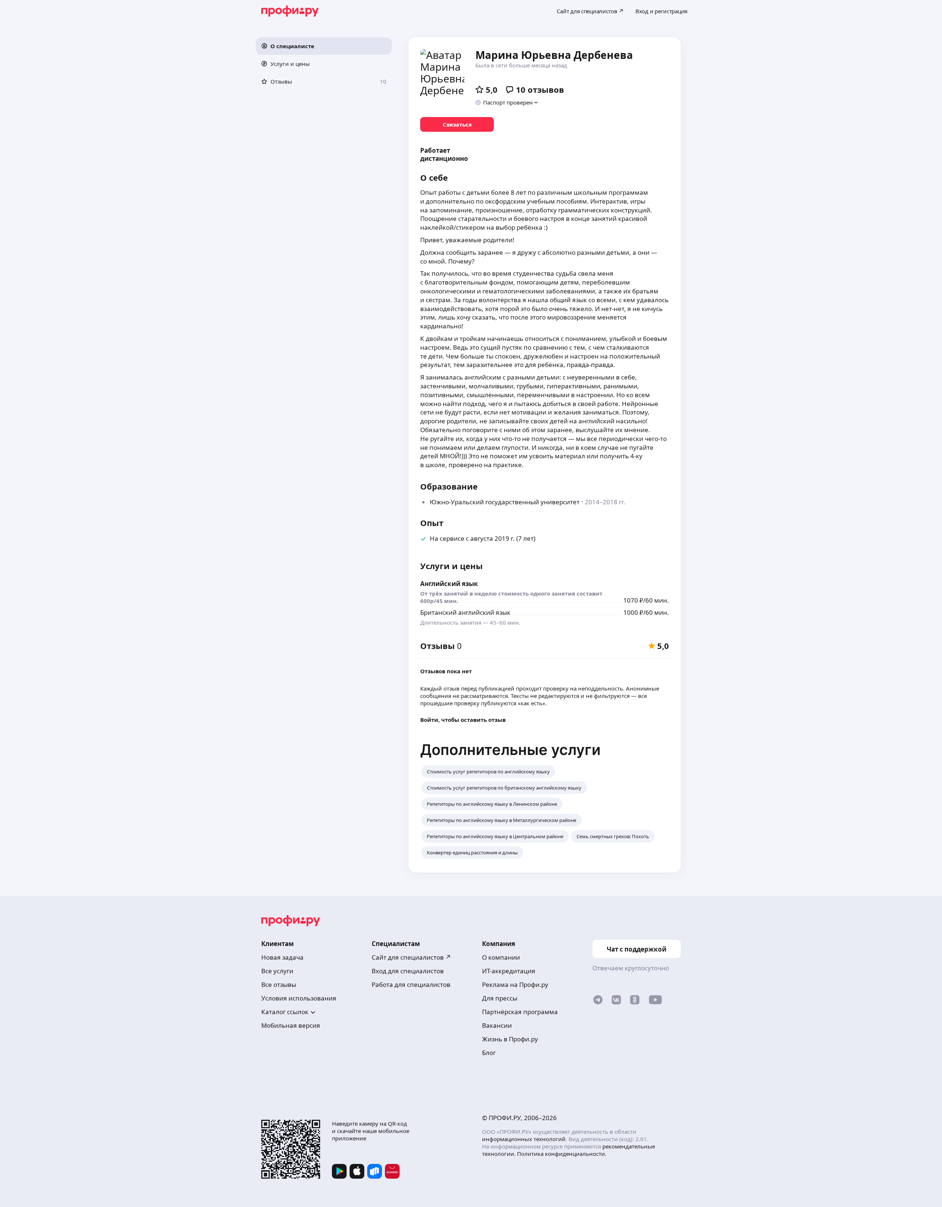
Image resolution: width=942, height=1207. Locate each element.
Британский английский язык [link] (465, 612)
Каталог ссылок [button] (284, 1011)
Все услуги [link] (277, 971)
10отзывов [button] (540, 89)
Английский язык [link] (449, 583)
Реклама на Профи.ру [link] (515, 984)
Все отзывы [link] (278, 984)
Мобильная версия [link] (290, 1025)
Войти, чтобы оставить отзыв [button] (463, 719)
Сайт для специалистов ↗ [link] (411, 957)
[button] (324, 46)
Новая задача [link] (282, 957)
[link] (457, 124)
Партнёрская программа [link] (520, 1011)
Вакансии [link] (497, 1025)
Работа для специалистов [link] (411, 984)
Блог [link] (489, 1052)
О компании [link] (501, 957)
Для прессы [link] (499, 998)
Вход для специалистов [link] (408, 971)
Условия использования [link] (298, 998)
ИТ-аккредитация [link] (508, 971)
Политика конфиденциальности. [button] (561, 1153)
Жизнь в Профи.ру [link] (510, 1039)
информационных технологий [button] (524, 1139)
